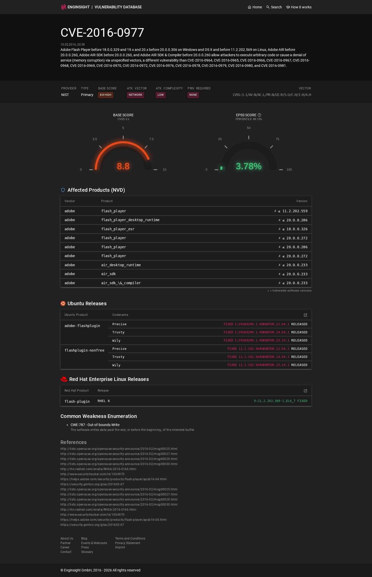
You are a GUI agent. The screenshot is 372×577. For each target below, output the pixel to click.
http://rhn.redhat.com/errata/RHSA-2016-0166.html (98, 469)
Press (85, 547)
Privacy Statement (127, 543)
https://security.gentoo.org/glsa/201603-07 (92, 484)
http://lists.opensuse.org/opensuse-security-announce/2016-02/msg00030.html (119, 464)
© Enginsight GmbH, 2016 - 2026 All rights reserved (100, 570)
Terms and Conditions (130, 538)
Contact (65, 552)
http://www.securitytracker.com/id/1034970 (92, 474)
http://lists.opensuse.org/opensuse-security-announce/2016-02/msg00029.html (119, 459)
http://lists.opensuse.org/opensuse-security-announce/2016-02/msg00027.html (119, 454)
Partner (65, 543)
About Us (66, 538)
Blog (84, 538)
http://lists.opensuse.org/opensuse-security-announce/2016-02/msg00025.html (119, 449)
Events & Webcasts (94, 543)
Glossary (87, 552)
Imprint (120, 547)
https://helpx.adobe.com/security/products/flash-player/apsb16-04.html (113, 479)
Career (64, 547)
